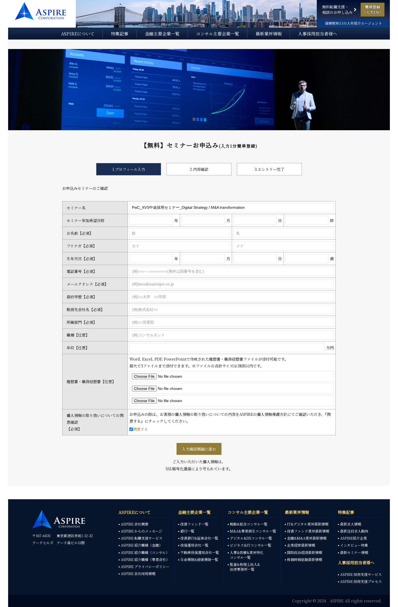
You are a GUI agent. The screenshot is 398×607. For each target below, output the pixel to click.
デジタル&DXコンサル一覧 (251, 538)
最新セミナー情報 (354, 552)
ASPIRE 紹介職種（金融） (141, 545)
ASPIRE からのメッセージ (141, 531)
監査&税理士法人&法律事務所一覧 (245, 567)
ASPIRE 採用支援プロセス (361, 581)
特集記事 (119, 34)
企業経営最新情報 (301, 545)
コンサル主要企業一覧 (217, 34)
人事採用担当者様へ (317, 34)
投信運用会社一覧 (194, 545)
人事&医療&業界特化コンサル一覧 (246, 555)
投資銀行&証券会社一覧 (199, 538)
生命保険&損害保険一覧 (199, 559)
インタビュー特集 (354, 545)
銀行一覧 (187, 531)
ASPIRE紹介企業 (353, 538)
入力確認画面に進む (199, 449)
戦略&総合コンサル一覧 (248, 524)
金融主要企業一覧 (162, 34)
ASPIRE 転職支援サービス (141, 538)
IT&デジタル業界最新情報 (307, 524)
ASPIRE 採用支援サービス (361, 574)
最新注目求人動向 (354, 531)
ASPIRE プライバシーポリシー (145, 566)
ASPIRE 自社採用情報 (138, 573)
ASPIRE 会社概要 (134, 524)
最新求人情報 (350, 524)
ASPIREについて (77, 34)
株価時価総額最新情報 (304, 559)
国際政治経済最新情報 (304, 552)
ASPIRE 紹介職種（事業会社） (145, 559)
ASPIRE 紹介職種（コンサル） (145, 552)
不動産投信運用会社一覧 (199, 552)
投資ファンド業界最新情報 (308, 531)
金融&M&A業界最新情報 (307, 538)
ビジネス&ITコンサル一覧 (250, 545)
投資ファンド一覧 (194, 524)
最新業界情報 (269, 34)
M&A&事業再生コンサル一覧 (253, 531)
